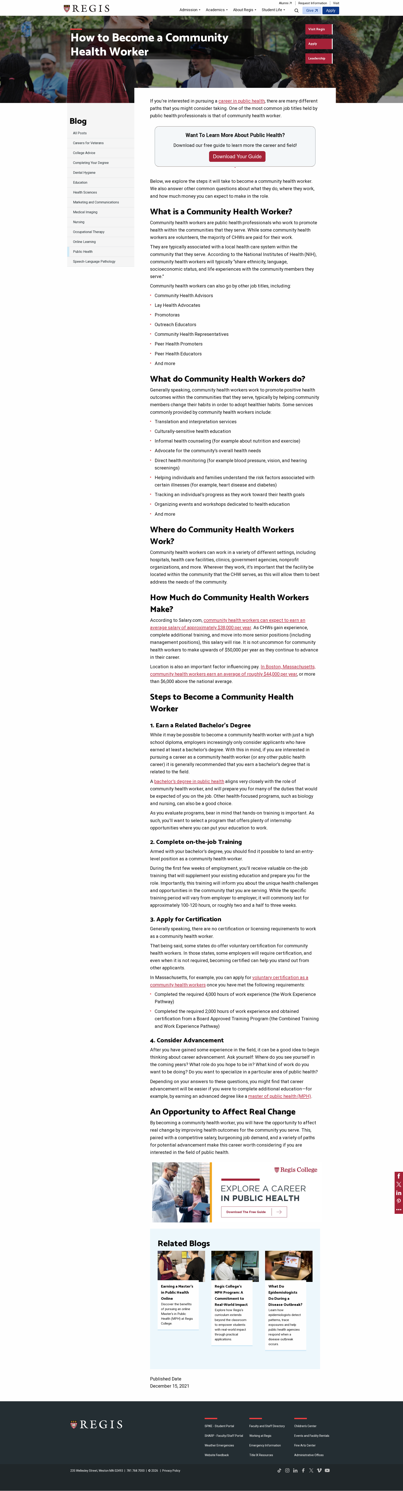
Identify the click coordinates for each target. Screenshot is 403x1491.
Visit (336, 3)
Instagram (287, 1470)
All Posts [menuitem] (80, 133)
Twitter (311, 1470)
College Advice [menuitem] (84, 153)
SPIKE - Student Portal (219, 1426)
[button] (191, 10)
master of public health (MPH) (279, 1096)
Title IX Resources (261, 1455)
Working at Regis (260, 1435)
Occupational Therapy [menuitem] (89, 232)
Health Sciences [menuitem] (85, 192)
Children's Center (305, 1426)
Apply (330, 10)
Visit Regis (316, 29)
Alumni (283, 3)
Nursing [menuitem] (78, 222)
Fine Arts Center (305, 1445)
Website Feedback (217, 1455)
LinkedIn (295, 1470)
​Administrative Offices (309, 1455)
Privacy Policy (171, 1470)
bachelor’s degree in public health (189, 781)
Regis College (96, 1424)
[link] (399, 1176)
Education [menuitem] (80, 183)
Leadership (316, 58)
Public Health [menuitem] (83, 252)
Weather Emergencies (219, 1445)
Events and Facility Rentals (311, 1435)
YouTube (327, 1470)
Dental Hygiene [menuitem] (84, 173)
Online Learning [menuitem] (84, 242)
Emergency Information (265, 1445)
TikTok (279, 1470)
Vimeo (319, 1470)
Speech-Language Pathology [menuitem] (94, 262)
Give (310, 10)
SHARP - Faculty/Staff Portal (224, 1435)
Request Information (312, 3)
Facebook (303, 1470)
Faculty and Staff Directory (267, 1426)
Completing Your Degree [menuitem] (91, 163)
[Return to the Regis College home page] (87, 8)
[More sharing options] (399, 1209)
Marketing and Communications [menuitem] (96, 202)
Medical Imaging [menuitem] (85, 212)
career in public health (242, 101)
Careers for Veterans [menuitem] (88, 143)
